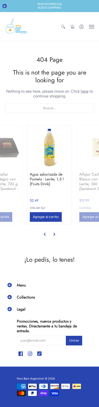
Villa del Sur (37, 208)
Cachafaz (85, 208)
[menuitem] (63, 26)
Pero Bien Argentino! (30, 378)
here (84, 91)
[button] (4, 6)
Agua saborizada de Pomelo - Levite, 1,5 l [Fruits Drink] (47, 179)
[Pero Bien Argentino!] (17, 26)
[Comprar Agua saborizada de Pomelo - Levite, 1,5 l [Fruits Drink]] (49, 147)
